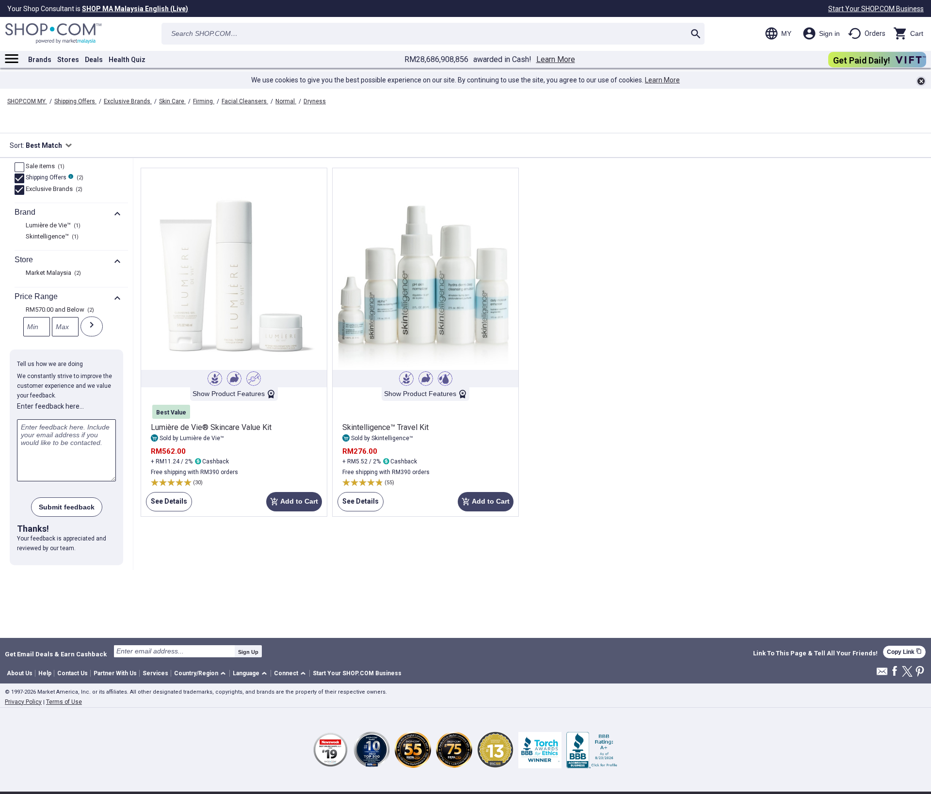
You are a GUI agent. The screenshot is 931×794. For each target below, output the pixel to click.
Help (44, 673)
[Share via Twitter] (907, 672)
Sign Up (248, 652)
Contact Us (72, 673)
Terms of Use (64, 702)
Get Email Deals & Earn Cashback (56, 654)
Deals (94, 60)
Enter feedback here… (50, 406)
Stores (68, 60)
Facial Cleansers (245, 101)
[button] (201, 673)
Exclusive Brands (128, 101)
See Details (166, 504)
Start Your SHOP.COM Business (876, 8)
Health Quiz (127, 60)
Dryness (315, 101)
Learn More (555, 60)
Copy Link (904, 651)
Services (155, 673)
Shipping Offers (75, 101)
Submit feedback (67, 507)
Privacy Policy (23, 702)
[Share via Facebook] (894, 671)
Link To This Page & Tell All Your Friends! (815, 653)
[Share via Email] (882, 674)
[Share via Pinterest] (920, 672)
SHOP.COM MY (27, 101)
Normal (285, 101)
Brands (39, 60)
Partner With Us (115, 673)
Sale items (43, 166)
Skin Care (172, 101)
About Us (19, 673)
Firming (203, 101)
